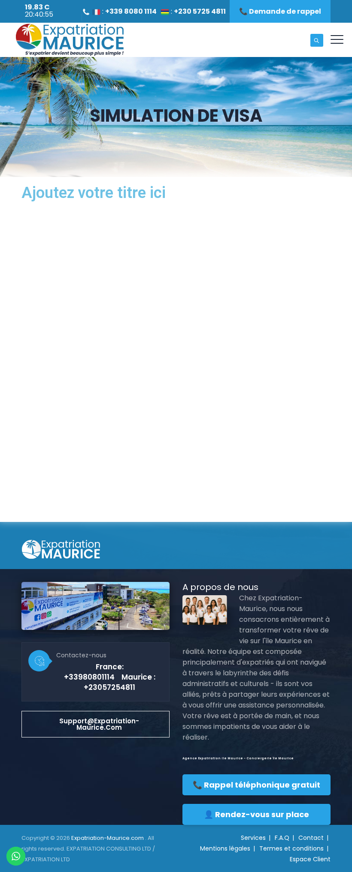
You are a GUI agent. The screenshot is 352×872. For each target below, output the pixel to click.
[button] (95, 724)
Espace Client (310, 859)
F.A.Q (282, 837)
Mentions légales (225, 848)
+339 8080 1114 (131, 11)
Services (253, 837)
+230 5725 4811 (200, 11)
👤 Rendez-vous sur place (256, 814)
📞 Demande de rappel (280, 11)
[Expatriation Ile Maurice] (69, 40)
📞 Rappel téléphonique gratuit (256, 784)
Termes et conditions (291, 848)
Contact (311, 837)
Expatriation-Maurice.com (108, 838)
